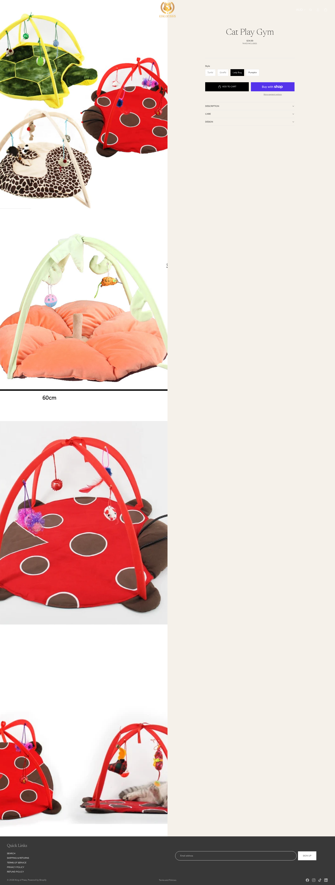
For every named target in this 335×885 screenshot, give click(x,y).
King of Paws (21, 880)
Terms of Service (16, 862)
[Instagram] (314, 880)
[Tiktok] (320, 880)
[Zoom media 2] (84, 313)
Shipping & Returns (18, 858)
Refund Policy (15, 872)
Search (11, 853)
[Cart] (325, 10)
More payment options (273, 94)
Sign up (307, 855)
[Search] (310, 10)
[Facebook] (307, 880)
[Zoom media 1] (84, 104)
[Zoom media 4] (84, 731)
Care (208, 114)
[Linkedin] (326, 880)
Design (209, 121)
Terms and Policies (167, 880)
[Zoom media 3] (84, 522)
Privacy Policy (15, 867)
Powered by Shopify (37, 880)
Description (212, 106)
